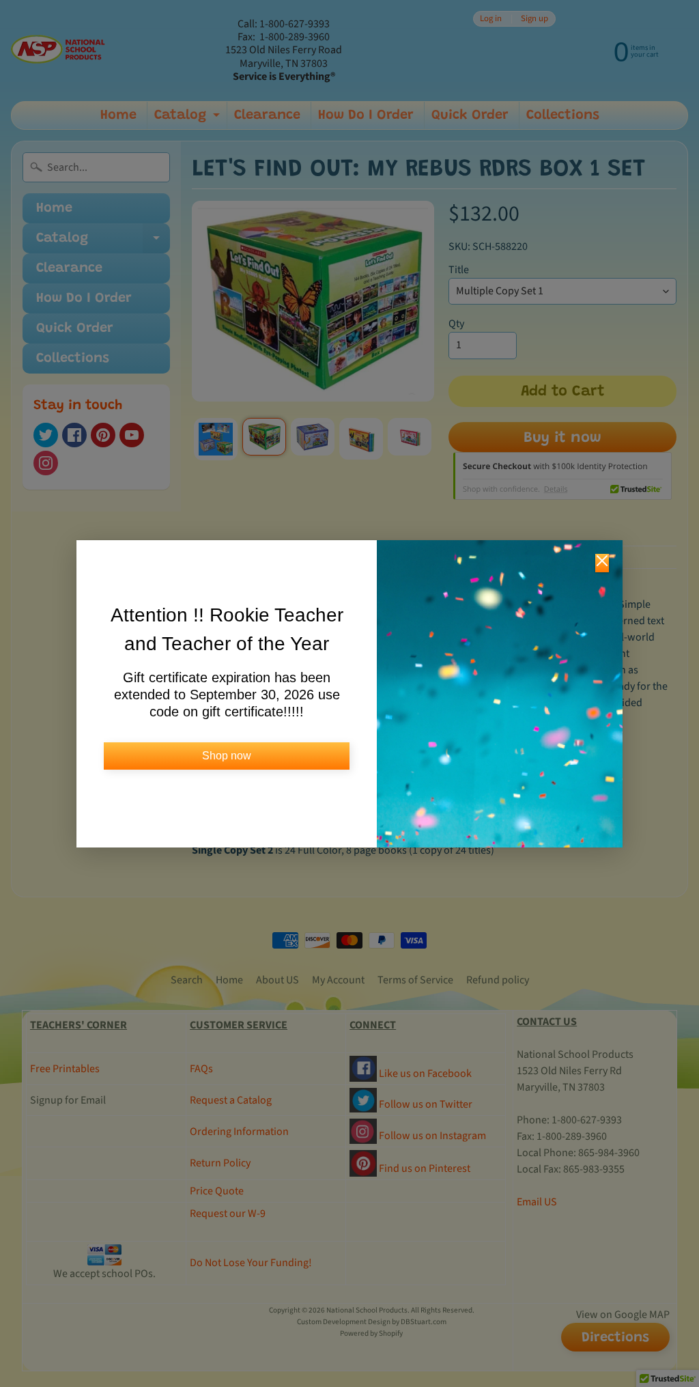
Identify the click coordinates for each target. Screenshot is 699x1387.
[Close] (602, 563)
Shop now (226, 755)
